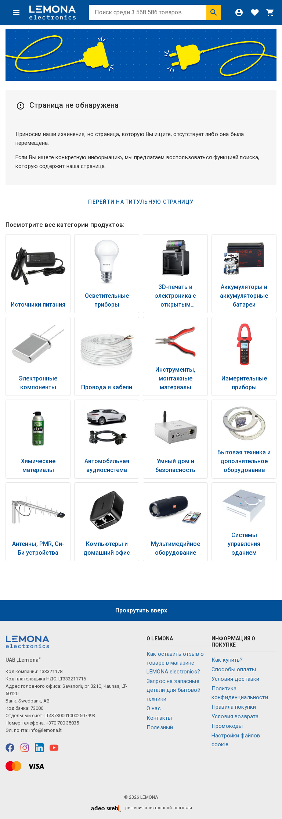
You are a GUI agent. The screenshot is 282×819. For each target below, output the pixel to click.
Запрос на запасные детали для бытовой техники (173, 690)
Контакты (159, 718)
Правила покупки (234, 707)
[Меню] (16, 12)
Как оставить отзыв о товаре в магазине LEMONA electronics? (175, 663)
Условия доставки (235, 679)
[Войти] (239, 12)
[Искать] (213, 12)
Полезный (160, 727)
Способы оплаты (234, 669)
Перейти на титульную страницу (141, 202)
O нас (154, 708)
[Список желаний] (254, 12)
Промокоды (227, 726)
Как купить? (227, 660)
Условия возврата (235, 716)
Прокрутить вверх (141, 610)
